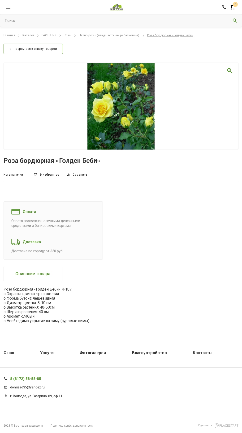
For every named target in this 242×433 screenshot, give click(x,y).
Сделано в (205, 425)
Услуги (47, 352)
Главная (9, 35)
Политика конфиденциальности (72, 425)
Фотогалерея (93, 352)
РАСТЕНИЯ (49, 35)
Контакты (202, 352)
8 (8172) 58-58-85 (25, 379)
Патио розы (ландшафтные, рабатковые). (109, 35)
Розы (67, 35)
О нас (9, 352)
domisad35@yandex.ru (27, 387)
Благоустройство (149, 352)
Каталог (28, 35)
